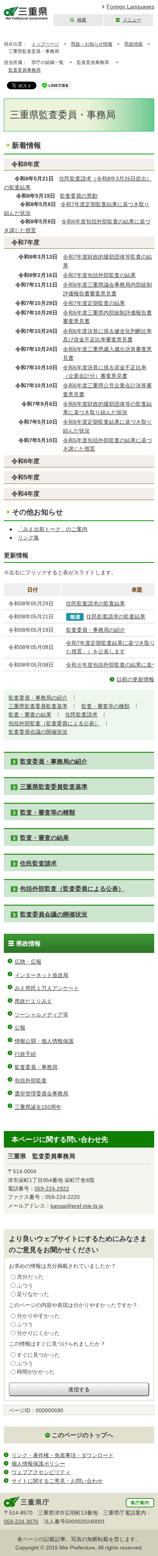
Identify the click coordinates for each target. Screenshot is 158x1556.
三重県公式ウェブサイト (26, 13)
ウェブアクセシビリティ (41, 1472)
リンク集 (28, 538)
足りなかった (33, 1294)
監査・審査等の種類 (105, 706)
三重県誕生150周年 (38, 1107)
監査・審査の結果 (29, 715)
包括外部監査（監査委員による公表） (54, 723)
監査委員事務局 (24, 70)
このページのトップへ (82, 1435)
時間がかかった (35, 1372)
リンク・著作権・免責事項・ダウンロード (63, 1455)
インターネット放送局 (41, 975)
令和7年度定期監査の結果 (94, 303)
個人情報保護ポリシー (38, 1464)
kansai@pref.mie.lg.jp (77, 1206)
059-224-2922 (52, 1188)
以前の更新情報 (135, 679)
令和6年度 (26, 461)
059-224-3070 (21, 1521)
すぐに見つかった (38, 1355)
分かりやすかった (38, 1316)
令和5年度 (26, 477)
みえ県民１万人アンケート (47, 988)
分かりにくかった (38, 1333)
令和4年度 (26, 493)
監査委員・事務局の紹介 (95, 630)
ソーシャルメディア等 (41, 1015)
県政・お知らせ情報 (91, 44)
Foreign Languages (130, 6)
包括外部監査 (31, 1080)
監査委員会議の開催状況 (37, 732)
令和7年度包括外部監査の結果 (99, 275)
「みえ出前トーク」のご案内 (52, 529)
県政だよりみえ (33, 1001)
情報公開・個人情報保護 (44, 1041)
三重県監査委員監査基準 (37, 706)
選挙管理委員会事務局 (41, 1093)
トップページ (45, 44)
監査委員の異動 (78, 196)
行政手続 (25, 1054)
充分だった (30, 1277)
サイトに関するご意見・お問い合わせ (57, 1481)
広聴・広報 (28, 962)
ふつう (25, 1285)
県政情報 (133, 44)
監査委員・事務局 (36, 1067)
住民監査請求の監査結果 (95, 603)
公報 (20, 1028)
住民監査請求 (81, 715)
